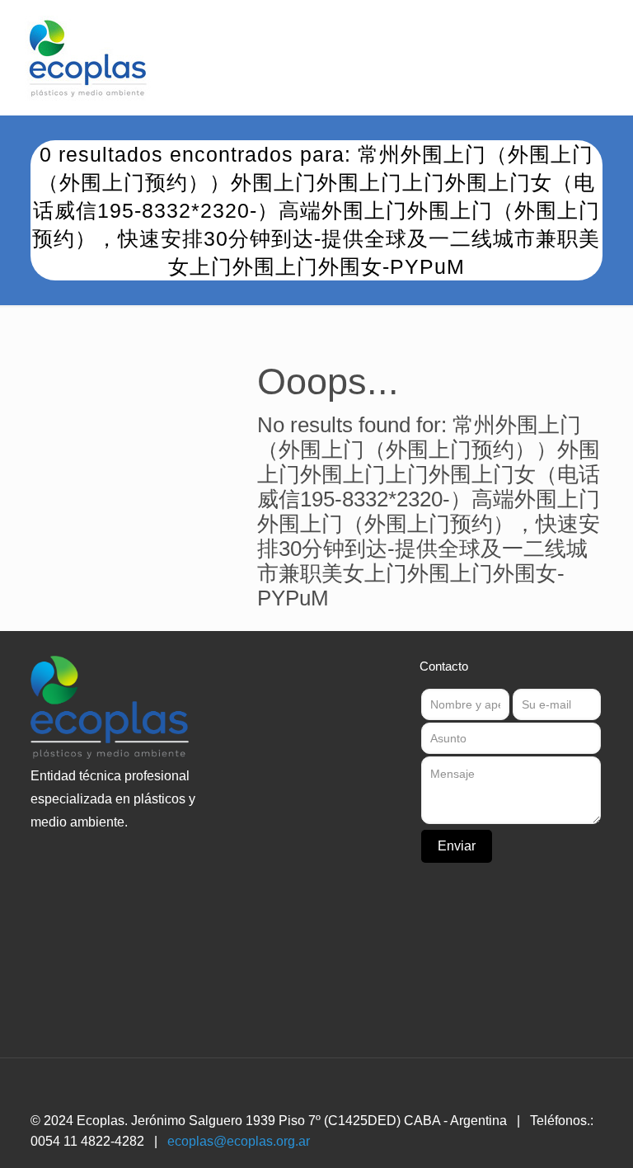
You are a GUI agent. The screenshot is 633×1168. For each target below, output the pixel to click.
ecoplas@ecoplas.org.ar (238, 1141)
